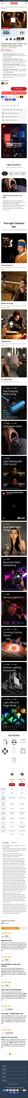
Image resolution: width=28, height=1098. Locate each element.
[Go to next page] (21, 1054)
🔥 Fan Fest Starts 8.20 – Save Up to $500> (14, 0)
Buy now (12, 784)
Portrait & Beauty (11, 173)
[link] (8, 105)
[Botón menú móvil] (2, 3)
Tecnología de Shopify (18, 1087)
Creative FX (17, 173)
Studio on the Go (23, 173)
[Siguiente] (26, 0)
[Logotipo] (14, 3)
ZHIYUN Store (11, 1087)
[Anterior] (1, 0)
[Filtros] (21, 928)
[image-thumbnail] (7, 39)
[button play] (24, 518)
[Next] (24, 185)
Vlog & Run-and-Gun (4, 173)
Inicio (2, 7)
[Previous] (3, 185)
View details (11, 834)
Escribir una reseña (10, 928)
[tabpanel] (14, 880)
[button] (4, 3)
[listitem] (5, 842)
